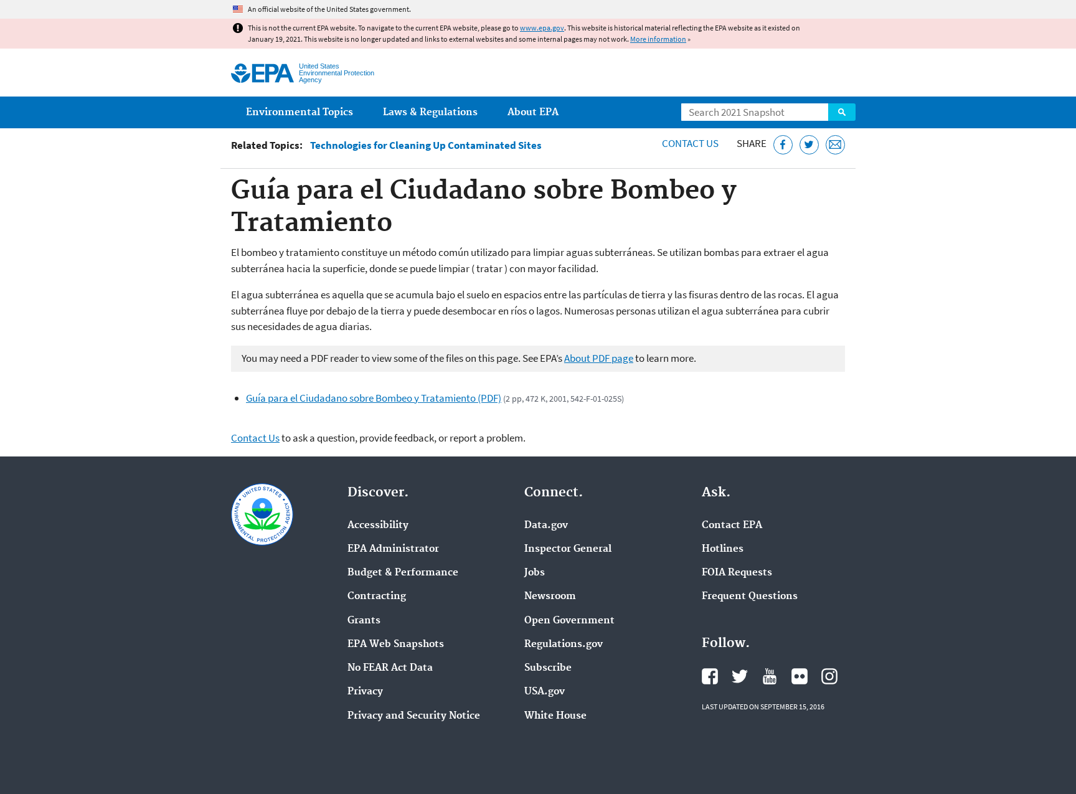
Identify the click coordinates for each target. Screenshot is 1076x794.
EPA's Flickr (799, 676)
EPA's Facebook (710, 676)
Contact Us (690, 143)
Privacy (365, 691)
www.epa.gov (542, 27)
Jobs (534, 573)
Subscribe (548, 668)
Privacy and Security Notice (413, 716)
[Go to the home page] (262, 73)
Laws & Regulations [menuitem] (430, 112)
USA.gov (544, 691)
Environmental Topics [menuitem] (299, 112)
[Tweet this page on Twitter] (809, 144)
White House (555, 716)
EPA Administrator (393, 549)
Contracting (376, 596)
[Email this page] (835, 144)
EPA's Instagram (829, 676)
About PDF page (598, 358)
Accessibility (377, 525)
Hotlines (722, 549)
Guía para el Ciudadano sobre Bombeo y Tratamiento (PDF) (373, 398)
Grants (363, 620)
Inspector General (567, 549)
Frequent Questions (750, 596)
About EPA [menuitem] (533, 112)
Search (842, 112)
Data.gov (546, 525)
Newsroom (550, 596)
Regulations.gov (563, 644)
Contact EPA (732, 525)
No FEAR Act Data (390, 668)
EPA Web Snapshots (395, 644)
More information (658, 39)
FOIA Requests (737, 573)
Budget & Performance (402, 573)
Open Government (569, 620)
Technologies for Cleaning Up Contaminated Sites (426, 145)
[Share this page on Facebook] (783, 144)
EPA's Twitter (740, 676)
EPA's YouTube (770, 676)
